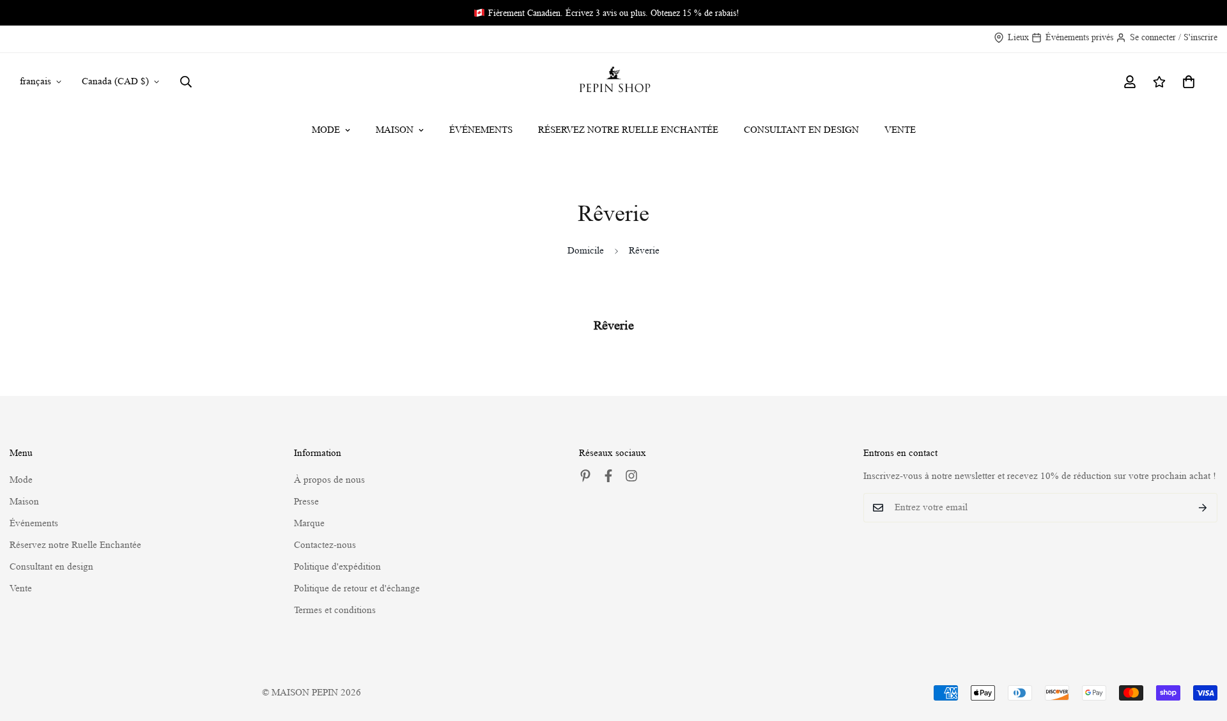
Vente (900, 130)
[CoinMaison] (613, 82)
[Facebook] (608, 475)
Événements (481, 130)
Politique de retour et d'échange (357, 588)
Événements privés (1079, 37)
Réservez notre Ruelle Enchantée (75, 545)
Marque (309, 523)
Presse (306, 501)
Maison (394, 130)
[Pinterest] (585, 475)
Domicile (585, 250)
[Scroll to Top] (1202, 651)
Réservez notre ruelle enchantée (628, 130)
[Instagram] (631, 475)
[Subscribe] (1203, 507)
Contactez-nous (325, 545)
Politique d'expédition (337, 566)
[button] (1188, 81)
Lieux (1018, 37)
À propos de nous (329, 479)
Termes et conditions (335, 610)
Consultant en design (801, 130)
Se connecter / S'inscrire (1173, 37)
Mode (326, 130)
